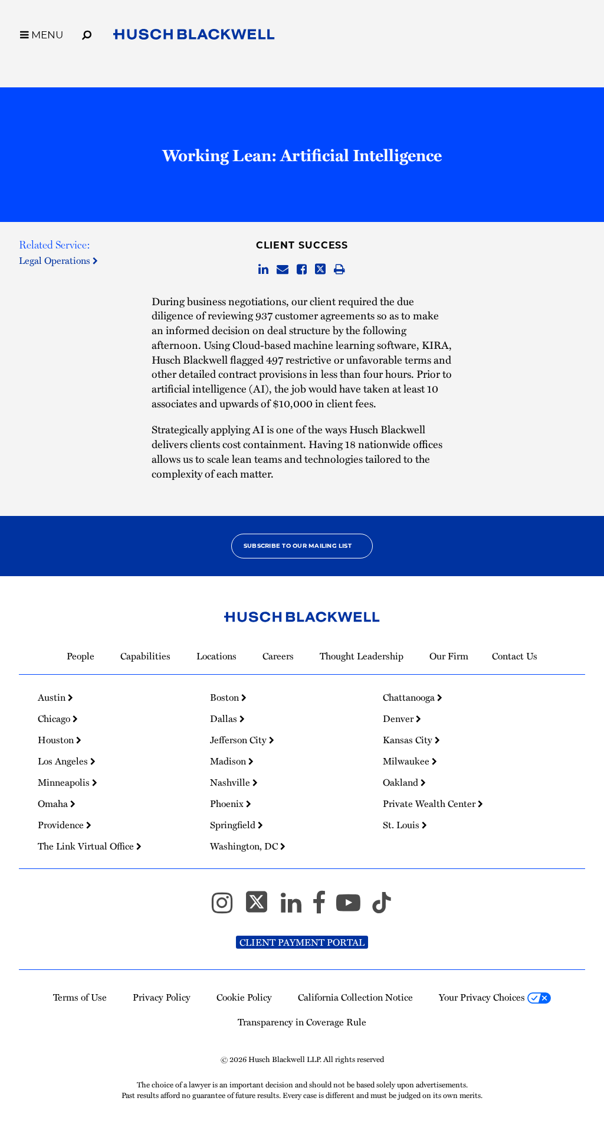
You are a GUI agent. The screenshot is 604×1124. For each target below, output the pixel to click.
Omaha (54, 803)
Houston (57, 739)
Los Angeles (64, 760)
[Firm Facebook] (324, 908)
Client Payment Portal (302, 942)
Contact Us (514, 655)
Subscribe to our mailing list (298, 546)
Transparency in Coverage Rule (302, 1021)
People (80, 655)
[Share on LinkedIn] (263, 270)
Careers (278, 655)
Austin (53, 697)
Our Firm (448, 655)
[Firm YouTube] (353, 908)
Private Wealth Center (430, 803)
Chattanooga (410, 697)
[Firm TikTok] (381, 908)
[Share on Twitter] (320, 270)
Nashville (231, 782)
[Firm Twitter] (262, 908)
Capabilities (145, 655)
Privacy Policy (162, 997)
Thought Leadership (361, 655)
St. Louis (402, 824)
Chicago (55, 718)
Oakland (402, 782)
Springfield (234, 824)
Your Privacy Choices (483, 997)
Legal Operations (56, 260)
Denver (399, 718)
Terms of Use (80, 997)
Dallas (224, 718)
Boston (225, 697)
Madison (229, 760)
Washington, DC (245, 845)
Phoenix (228, 803)
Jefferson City (239, 739)
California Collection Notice (355, 997)
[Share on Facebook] (302, 270)
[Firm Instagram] (227, 908)
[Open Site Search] (86, 33)
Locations (216, 655)
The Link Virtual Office (87, 845)
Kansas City (409, 739)
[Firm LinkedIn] (296, 908)
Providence (62, 824)
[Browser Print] (339, 270)
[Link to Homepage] (194, 37)
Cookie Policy (244, 997)
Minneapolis (65, 782)
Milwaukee (407, 760)
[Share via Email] (282, 270)
